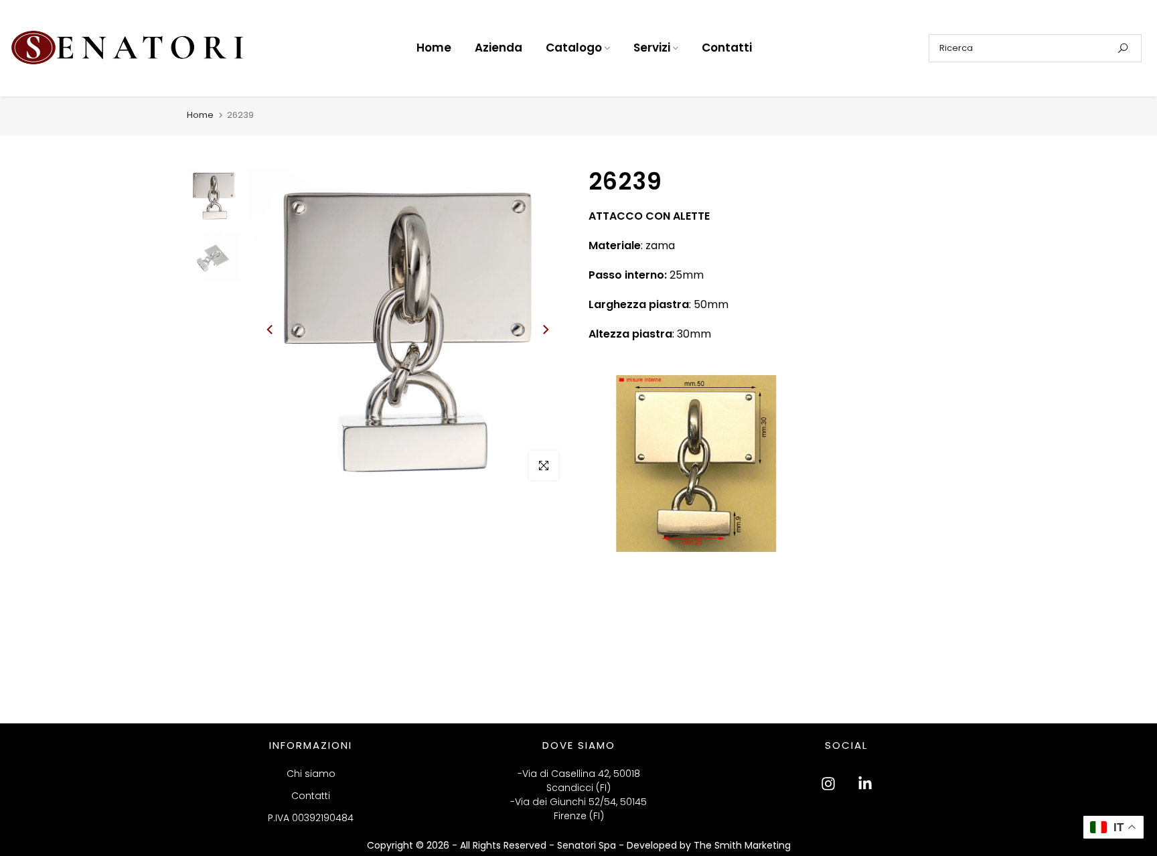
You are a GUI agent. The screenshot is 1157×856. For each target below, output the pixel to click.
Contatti (727, 48)
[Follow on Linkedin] (865, 783)
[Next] (545, 329)
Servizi (651, 48)
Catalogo (574, 48)
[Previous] (270, 329)
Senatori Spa (588, 845)
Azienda (498, 48)
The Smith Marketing (742, 845)
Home (433, 48)
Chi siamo (311, 773)
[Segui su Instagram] (828, 783)
